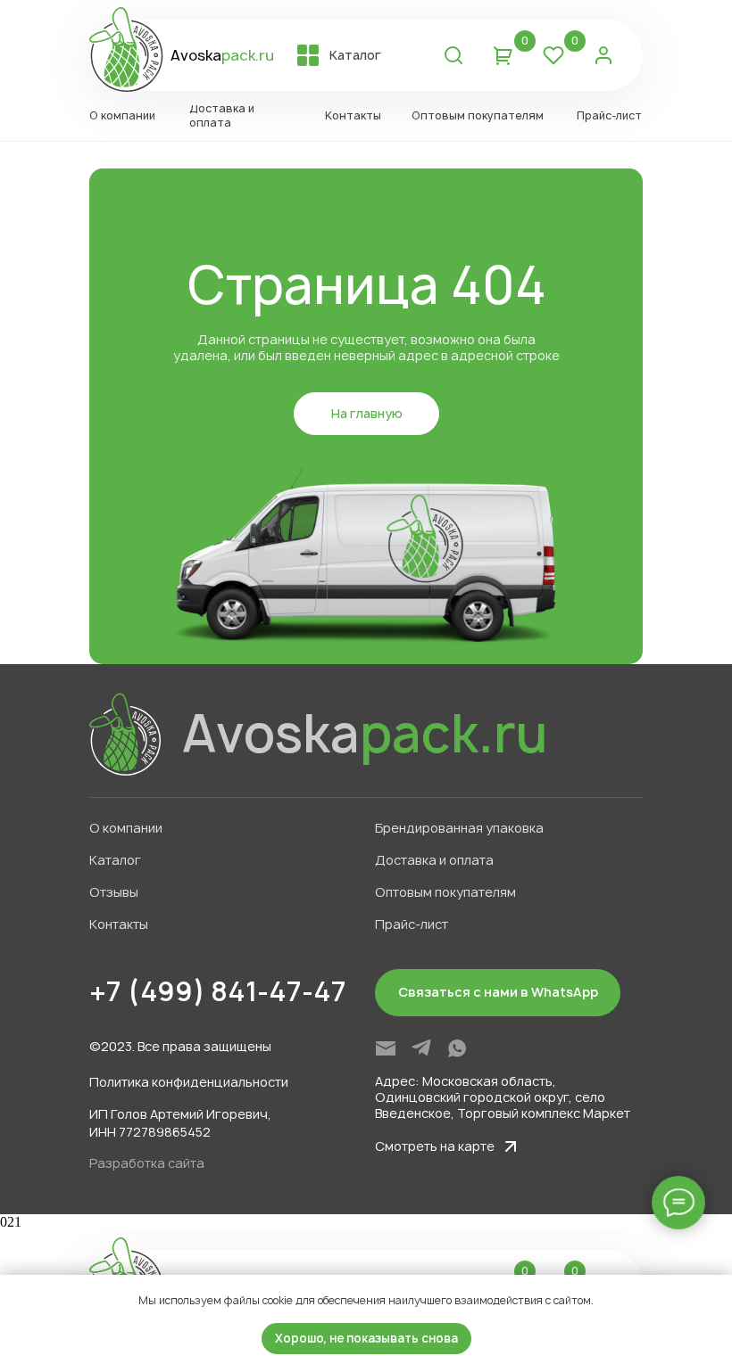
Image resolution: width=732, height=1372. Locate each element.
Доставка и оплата (434, 859)
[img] (385, 1048)
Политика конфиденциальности (188, 1081)
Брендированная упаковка (459, 827)
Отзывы (113, 891)
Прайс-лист (411, 924)
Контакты (118, 924)
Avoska (222, 55)
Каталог (115, 859)
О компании (125, 827)
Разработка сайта (146, 1162)
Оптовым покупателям (445, 891)
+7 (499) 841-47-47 (217, 991)
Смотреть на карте (435, 1146)
